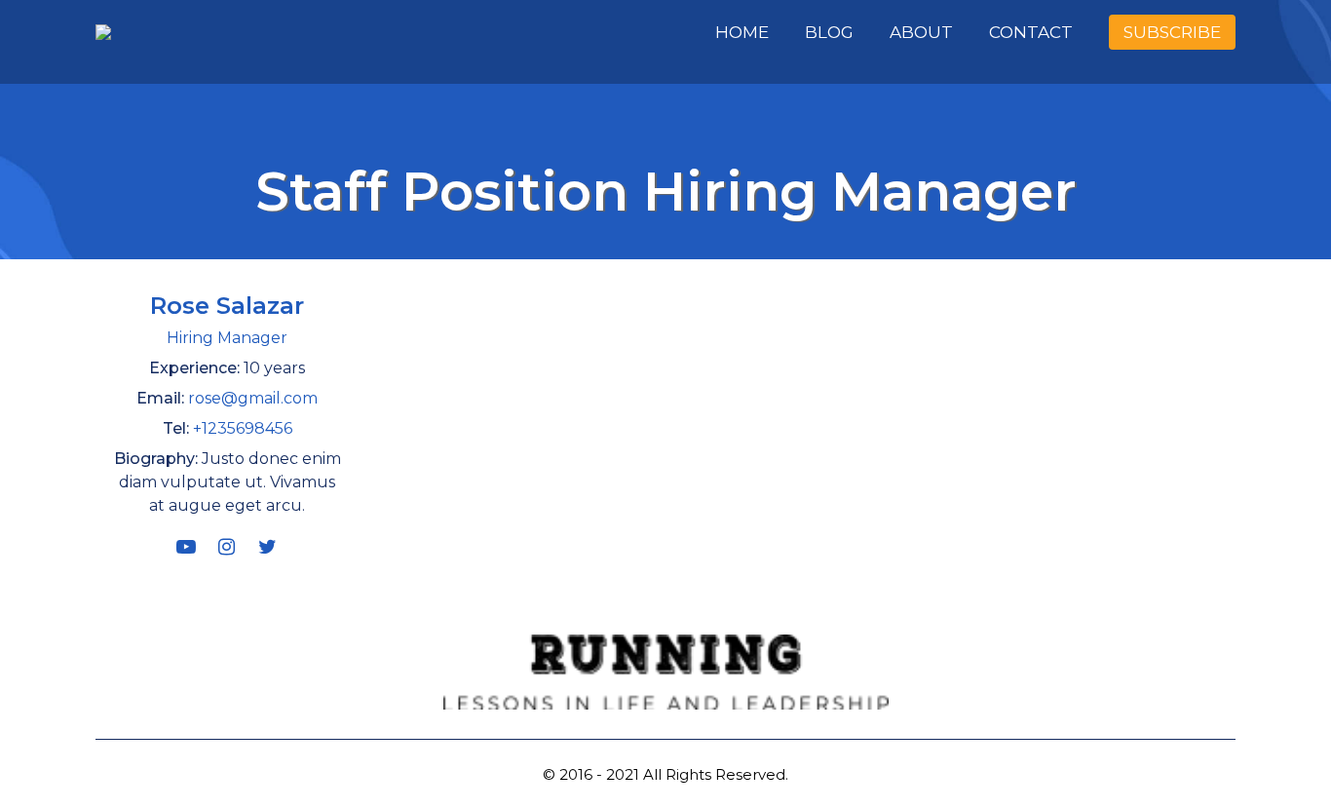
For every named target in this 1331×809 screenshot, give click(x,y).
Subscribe (1172, 32)
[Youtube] (186, 546)
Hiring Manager (227, 337)
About (921, 32)
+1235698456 (242, 428)
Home (742, 32)
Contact (1031, 32)
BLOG (829, 32)
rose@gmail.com (253, 398)
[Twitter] (267, 546)
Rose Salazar (227, 305)
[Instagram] (227, 546)
